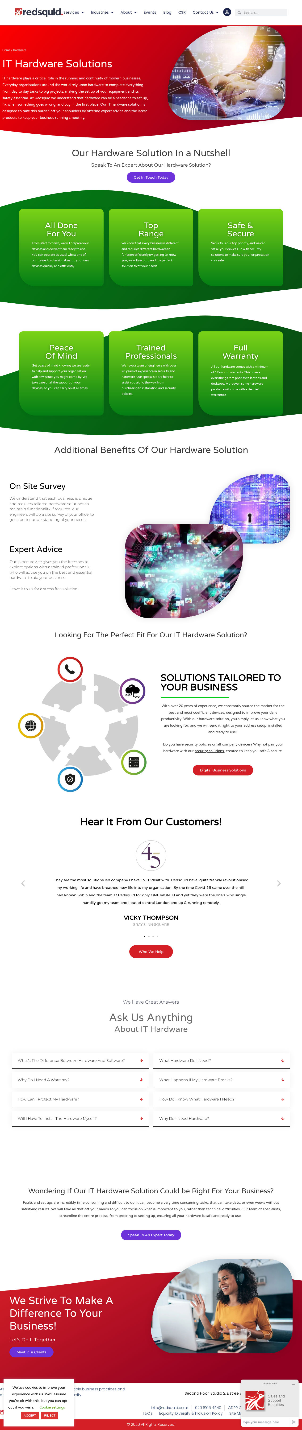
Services (71, 12)
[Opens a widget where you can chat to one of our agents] (269, 1403)
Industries (100, 12)
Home (6, 50)
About (126, 12)
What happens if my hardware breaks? (196, 1080)
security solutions (209, 751)
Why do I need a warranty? (44, 1080)
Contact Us (203, 12)
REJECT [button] (49, 1416)
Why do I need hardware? (184, 1118)
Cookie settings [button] (52, 1407)
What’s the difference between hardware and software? (71, 1060)
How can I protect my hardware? (48, 1099)
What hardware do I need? (185, 1060)
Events (150, 12)
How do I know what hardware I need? (197, 1099)
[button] (23, 883)
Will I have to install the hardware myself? (57, 1118)
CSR (182, 12)
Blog (167, 12)
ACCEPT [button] (30, 1416)
